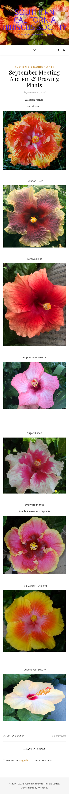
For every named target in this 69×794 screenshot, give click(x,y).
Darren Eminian (15, 735)
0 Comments (59, 735)
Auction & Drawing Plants (34, 67)
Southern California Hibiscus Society (34, 19)
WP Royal (42, 787)
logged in (24, 760)
